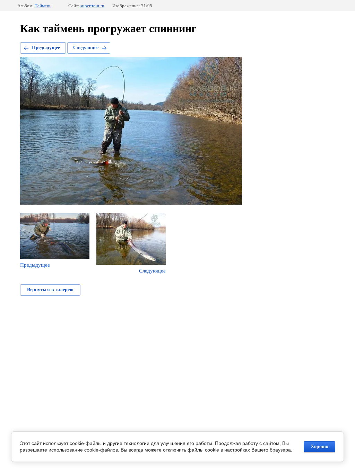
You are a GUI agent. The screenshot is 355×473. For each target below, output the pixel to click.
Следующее (85, 47)
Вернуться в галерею (50, 289)
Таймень (43, 5)
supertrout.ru (92, 5)
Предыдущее (46, 47)
